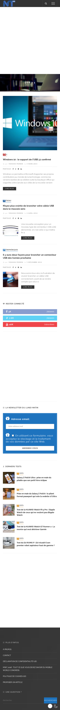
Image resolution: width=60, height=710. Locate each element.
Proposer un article (12, 682)
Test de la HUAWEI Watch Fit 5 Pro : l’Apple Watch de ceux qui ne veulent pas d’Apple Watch (36, 512)
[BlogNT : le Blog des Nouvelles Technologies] (9, 3)
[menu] (53, 3)
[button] (53, 706)
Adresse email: (20, 419)
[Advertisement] (30, 40)
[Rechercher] (46, 3)
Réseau (7, 201)
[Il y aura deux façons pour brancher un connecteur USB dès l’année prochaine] (10, 279)
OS (5, 155)
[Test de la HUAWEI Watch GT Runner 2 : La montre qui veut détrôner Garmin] (9, 526)
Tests (20, 474)
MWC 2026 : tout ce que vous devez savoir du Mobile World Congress (27, 668)
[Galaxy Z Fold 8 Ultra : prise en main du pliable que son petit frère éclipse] (9, 477)
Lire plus (9, 188)
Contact (7, 655)
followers (50, 311)
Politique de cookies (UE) (14, 676)
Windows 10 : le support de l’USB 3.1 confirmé (27, 159)
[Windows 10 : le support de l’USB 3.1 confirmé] (30, 122)
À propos (7, 649)
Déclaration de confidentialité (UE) (20, 661)
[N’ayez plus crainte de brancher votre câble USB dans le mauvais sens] (10, 230)
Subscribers (49, 324)
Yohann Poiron (16, 164)
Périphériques (10, 250)
